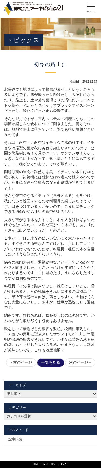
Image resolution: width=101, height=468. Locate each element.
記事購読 (15, 439)
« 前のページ (21, 362)
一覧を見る (50, 362)
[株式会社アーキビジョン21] (33, 8)
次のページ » (80, 362)
